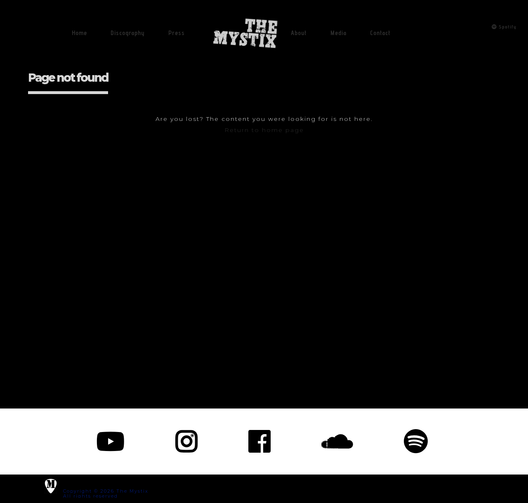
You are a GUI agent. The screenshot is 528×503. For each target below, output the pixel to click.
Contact (380, 32)
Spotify (506, 27)
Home (79, 32)
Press (176, 32)
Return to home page (264, 130)
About (299, 32)
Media (338, 32)
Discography (128, 32)
